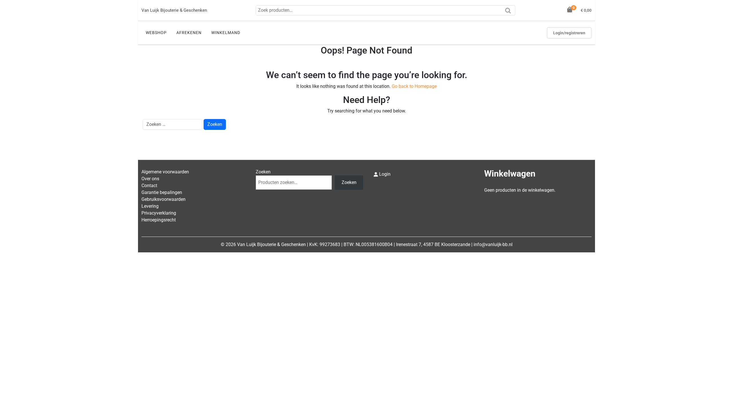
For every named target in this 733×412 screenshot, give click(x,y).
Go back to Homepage (414, 86)
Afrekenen (189, 32)
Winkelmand (225, 32)
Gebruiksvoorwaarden (163, 199)
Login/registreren (569, 33)
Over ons (150, 178)
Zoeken (509, 12)
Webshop (156, 32)
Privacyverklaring (158, 213)
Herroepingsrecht (158, 220)
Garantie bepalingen (161, 192)
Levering (150, 206)
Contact (149, 185)
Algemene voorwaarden (165, 172)
